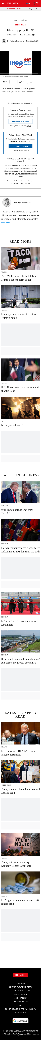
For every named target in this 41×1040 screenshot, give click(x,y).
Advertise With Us (21, 1002)
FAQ (20, 1005)
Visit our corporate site (28, 1031)
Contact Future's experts (20, 987)
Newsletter (35, 82)
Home (15, 20)
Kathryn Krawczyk (17, 41)
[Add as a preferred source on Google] (20, 1020)
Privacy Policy (20, 994)
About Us (21, 983)
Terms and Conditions (20, 991)
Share (7, 82)
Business (23, 20)
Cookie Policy (20, 998)
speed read (20, 25)
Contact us (25, 183)
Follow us (24, 82)
